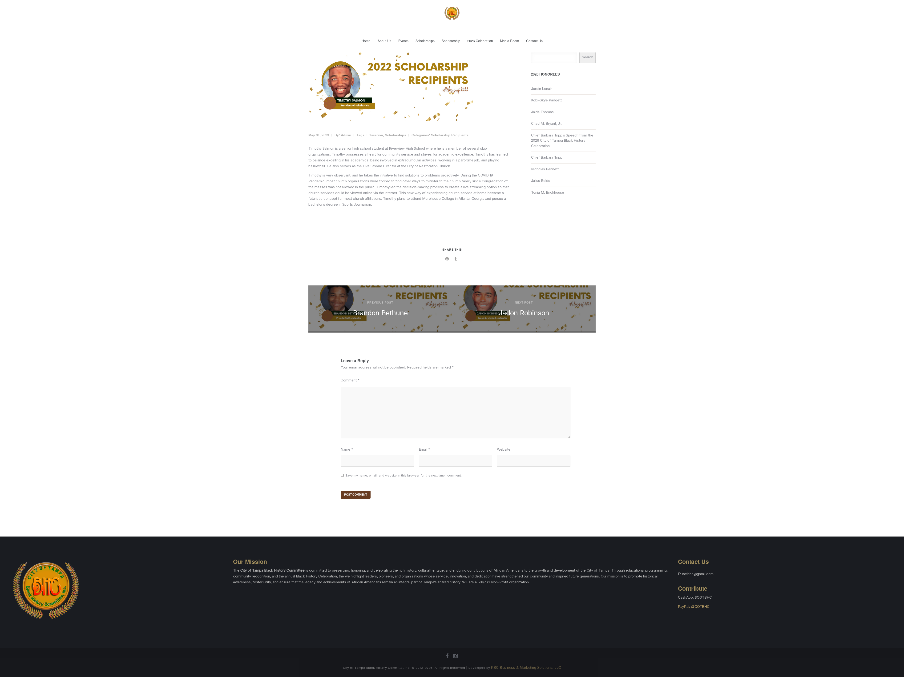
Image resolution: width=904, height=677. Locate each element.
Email (424, 449)
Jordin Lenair (541, 88)
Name (347, 449)
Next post (524, 302)
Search (587, 57)
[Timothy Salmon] (390, 120)
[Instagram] (455, 657)
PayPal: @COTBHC (694, 607)
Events (403, 40)
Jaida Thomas (542, 112)
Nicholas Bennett (545, 169)
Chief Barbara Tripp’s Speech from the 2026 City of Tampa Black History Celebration (562, 140)
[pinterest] (447, 258)
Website (503, 449)
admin (346, 135)
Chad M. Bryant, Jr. (546, 123)
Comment (350, 380)
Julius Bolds (540, 180)
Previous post (380, 302)
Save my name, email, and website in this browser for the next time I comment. (403, 475)
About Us (384, 40)
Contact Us (534, 40)
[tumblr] (456, 258)
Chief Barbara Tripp (546, 157)
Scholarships (425, 40)
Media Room (509, 40)
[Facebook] (447, 657)
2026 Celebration (480, 40)
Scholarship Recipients (449, 135)
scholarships (395, 135)
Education (375, 135)
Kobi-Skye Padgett (546, 100)
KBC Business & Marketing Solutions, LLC (526, 667)
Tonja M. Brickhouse (547, 192)
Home (366, 40)
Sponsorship (451, 40)
